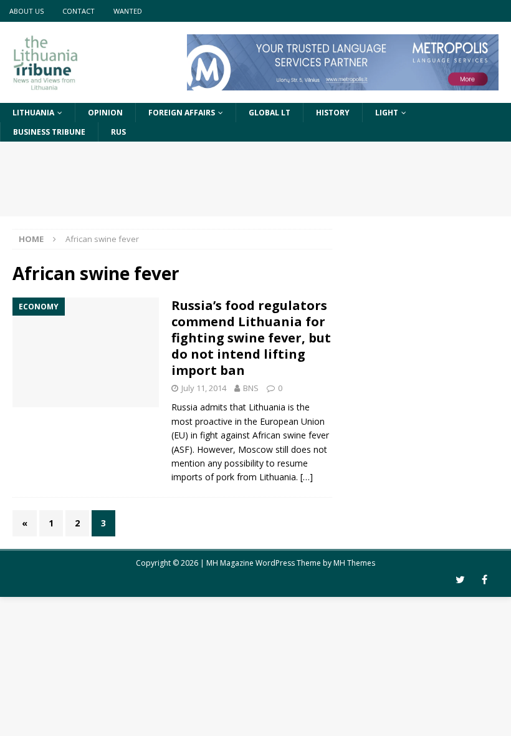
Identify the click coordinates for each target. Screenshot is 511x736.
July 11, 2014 (203, 388)
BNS (251, 388)
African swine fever (290, 435)
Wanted (127, 11)
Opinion (105, 112)
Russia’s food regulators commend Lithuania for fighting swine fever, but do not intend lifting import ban (251, 338)
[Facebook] (484, 580)
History (333, 112)
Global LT (269, 112)
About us (26, 11)
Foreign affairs (181, 112)
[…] (306, 477)
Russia (184, 407)
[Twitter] (460, 580)
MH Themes (354, 563)
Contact (78, 11)
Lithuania (33, 112)
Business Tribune (49, 132)
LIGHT (386, 112)
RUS (118, 132)
